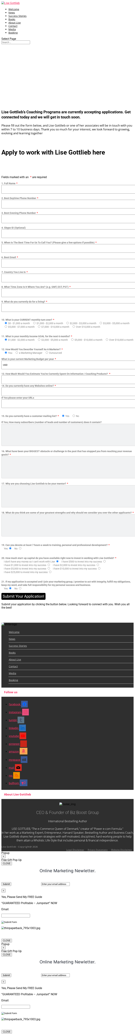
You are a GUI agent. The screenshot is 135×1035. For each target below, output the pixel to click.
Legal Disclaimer (75, 849)
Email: (5, 909)
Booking (13, 32)
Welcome (13, 9)
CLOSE (7, 863)
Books (11, 19)
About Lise (14, 22)
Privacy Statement (98, 849)
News (11, 12)
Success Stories (17, 16)
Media (12, 29)
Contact (12, 26)
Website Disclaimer (121, 849)
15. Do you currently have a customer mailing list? (40, 416)
